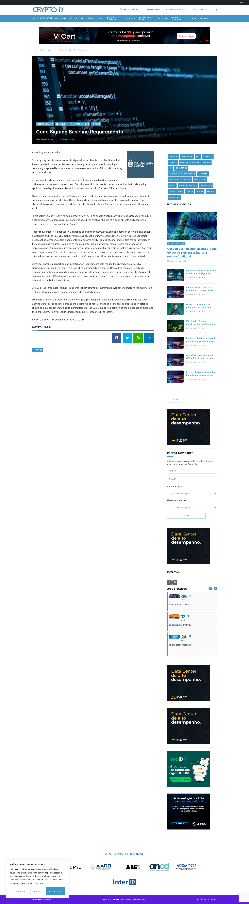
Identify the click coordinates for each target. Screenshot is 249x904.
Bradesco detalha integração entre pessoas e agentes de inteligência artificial (201, 340)
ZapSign (211, 191)
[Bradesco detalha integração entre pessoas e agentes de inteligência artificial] (175, 343)
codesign (37, 350)
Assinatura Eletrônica (112, 18)
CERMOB (172, 162)
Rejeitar (38, 891)
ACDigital (173, 156)
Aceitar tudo (55, 891)
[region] (37, 878)
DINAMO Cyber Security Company (195, 162)
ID (71, 18)
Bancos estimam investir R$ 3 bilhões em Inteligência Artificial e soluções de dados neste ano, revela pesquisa (201, 272)
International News (79, 124)
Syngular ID (206, 186)
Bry (198, 156)
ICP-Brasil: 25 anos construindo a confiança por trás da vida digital (201, 323)
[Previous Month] (210, 588)
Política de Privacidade (20, 880)
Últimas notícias (130, 9)
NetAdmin (203, 174)
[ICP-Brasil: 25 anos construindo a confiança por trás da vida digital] (175, 326)
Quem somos (153, 9)
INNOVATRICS (181, 168)
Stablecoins (162, 18)
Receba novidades (176, 9)
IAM (83, 18)
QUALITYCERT (200, 180)
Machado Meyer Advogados (182, 174)
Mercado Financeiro (176, 18)
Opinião (204, 18)
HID (170, 168)
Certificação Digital (145, 18)
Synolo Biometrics (188, 186)
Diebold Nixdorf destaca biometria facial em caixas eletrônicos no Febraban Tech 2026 (199, 289)
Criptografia (61, 18)
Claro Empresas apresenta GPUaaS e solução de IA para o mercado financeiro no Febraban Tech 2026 (201, 357)
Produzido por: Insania (41, 900)
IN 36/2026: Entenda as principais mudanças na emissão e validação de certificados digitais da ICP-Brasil (200, 306)
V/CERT (200, 191)
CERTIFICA (208, 156)
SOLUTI (172, 186)
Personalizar (19, 891)
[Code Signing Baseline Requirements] (124, 100)
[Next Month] (215, 588)
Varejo (193, 18)
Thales (189, 191)
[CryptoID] (48, 10)
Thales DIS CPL (175, 191)
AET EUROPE (187, 156)
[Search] (215, 9)
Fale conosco (201, 9)
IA (77, 18)
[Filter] (174, 582)
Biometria (130, 18)
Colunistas (174, 197)
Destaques (61, 124)
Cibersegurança (45, 124)
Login (241, 2)
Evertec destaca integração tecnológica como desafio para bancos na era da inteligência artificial (200, 374)
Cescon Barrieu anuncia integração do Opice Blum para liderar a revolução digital (192, 252)
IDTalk (91, 18)
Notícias (96, 124)
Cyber (100, 18)
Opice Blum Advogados (179, 180)
